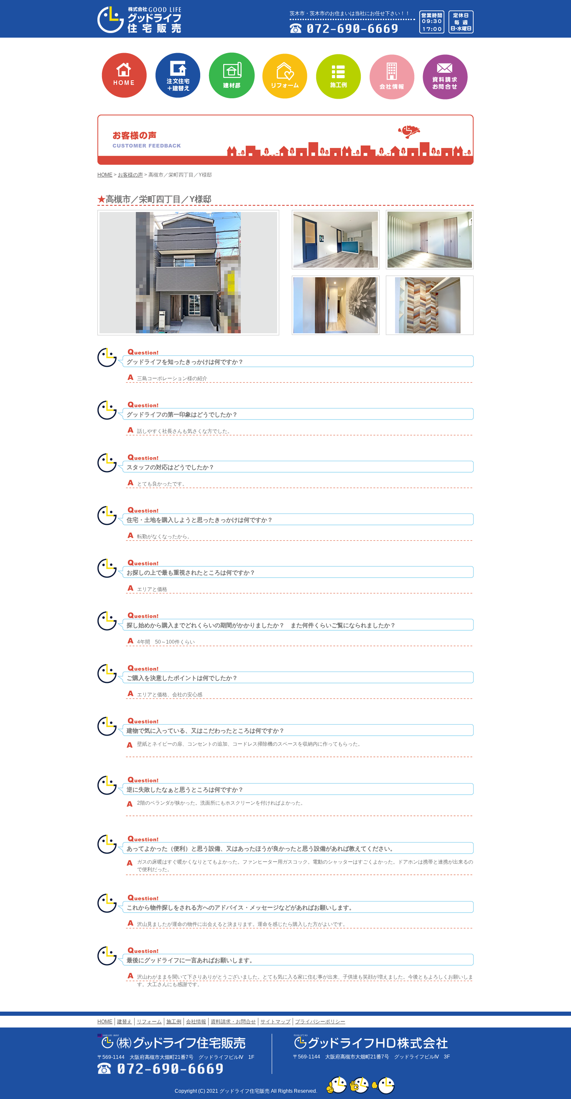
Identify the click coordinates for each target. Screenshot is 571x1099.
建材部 (235, 73)
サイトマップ (275, 1022)
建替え (182, 73)
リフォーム (289, 73)
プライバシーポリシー (320, 1022)
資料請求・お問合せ (449, 73)
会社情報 (396, 73)
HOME (128, 73)
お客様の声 (130, 175)
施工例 (342, 73)
